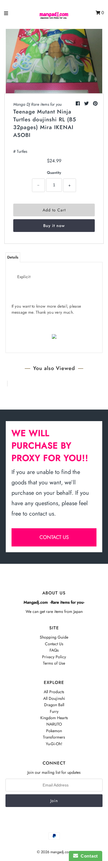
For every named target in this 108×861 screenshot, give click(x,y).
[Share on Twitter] (87, 103)
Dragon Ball (54, 705)
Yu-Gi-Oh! (54, 744)
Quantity (54, 172)
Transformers (54, 737)
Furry (54, 711)
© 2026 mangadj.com (54, 852)
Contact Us (54, 644)
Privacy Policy (54, 657)
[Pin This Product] (95, 103)
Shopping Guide (54, 637)
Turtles (22, 151)
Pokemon (54, 731)
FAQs (54, 650)
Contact (88, 855)
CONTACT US (54, 537)
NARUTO (54, 724)
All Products (54, 692)
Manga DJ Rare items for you (37, 104)
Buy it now (54, 225)
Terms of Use (54, 663)
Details (12, 257)
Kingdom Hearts (54, 718)
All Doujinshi (54, 698)
